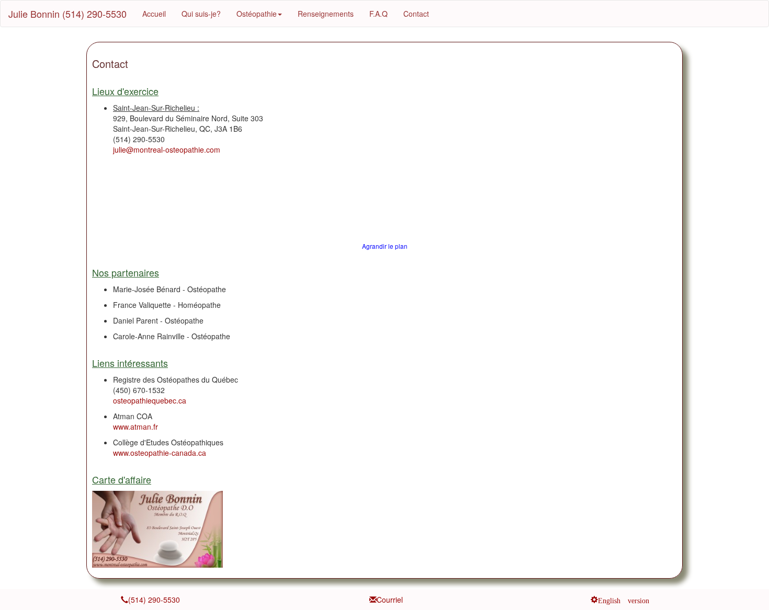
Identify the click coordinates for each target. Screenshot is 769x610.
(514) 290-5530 (154, 599)
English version (623, 599)
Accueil (154, 13)
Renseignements (326, 13)
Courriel (390, 599)
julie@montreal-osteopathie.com (166, 149)
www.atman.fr (135, 426)
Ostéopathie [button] (256, 13)
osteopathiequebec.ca (149, 400)
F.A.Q (378, 13)
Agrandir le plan (385, 245)
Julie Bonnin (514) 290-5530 (67, 13)
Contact (416, 13)
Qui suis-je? (201, 13)
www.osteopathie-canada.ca (159, 452)
